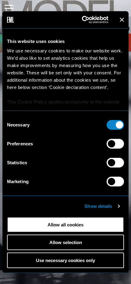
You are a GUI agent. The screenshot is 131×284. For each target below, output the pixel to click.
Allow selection (65, 242)
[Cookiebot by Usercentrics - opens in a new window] (82, 20)
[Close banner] (122, 20)
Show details (98, 206)
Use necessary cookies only (65, 260)
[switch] (115, 143)
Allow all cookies (65, 224)
